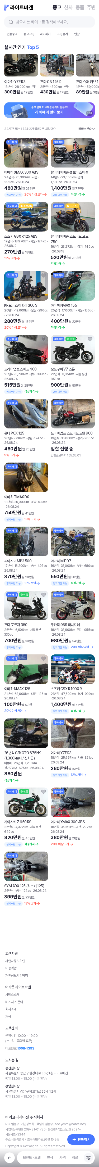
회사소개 (11, 1140)
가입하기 (86, 37)
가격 (62, 1157)
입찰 (76, 51)
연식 (50, 1157)
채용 (8, 1147)
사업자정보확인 (15, 1091)
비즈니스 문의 (14, 1132)
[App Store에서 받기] (30, 997)
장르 (75, 1157)
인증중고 (12, 51)
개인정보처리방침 (16, 1106)
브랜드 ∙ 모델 (32, 1157)
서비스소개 (12, 1125)
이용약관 (11, 1099)
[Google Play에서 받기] (69, 997)
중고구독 (28, 51)
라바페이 (45, 51)
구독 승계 (62, 51)
